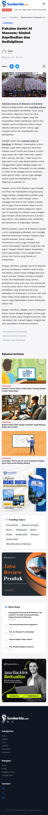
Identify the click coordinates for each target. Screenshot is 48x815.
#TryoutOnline (12, 525)
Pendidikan (13, 17)
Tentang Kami (7, 775)
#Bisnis (33, 530)
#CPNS (9, 534)
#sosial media (12, 539)
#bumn (9, 530)
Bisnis (4, 736)
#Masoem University (30, 525)
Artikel (4, 769)
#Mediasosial (21, 530)
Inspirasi (5, 746)
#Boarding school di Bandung (15, 332)
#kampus (34, 534)
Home (4, 17)
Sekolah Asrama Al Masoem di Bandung (22, 103)
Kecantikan (6, 749)
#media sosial (21, 534)
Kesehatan (6, 752)
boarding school (37, 107)
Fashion (5, 739)
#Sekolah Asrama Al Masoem (14, 336)
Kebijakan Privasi (8, 772)
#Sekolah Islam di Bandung (14, 340)
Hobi (3, 742)
